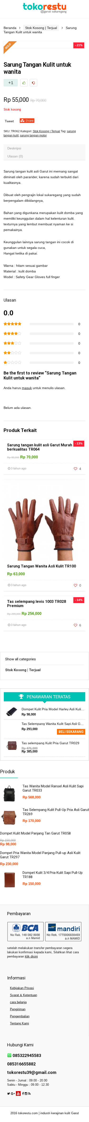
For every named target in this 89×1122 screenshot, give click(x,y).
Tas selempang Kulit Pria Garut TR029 (50, 743)
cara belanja (18, 1002)
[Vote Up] (24, 82)
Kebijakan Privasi (22, 988)
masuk (27, 388)
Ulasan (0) (15, 156)
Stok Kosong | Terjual (41, 28)
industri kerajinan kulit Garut (59, 1113)
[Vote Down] (33, 82)
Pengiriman (17, 1009)
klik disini (31, 956)
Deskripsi (14, 148)
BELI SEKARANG (71, 732)
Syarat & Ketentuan (23, 995)
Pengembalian (19, 1016)
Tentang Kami (19, 1023)
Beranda (10, 28)
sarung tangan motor (33, 135)
